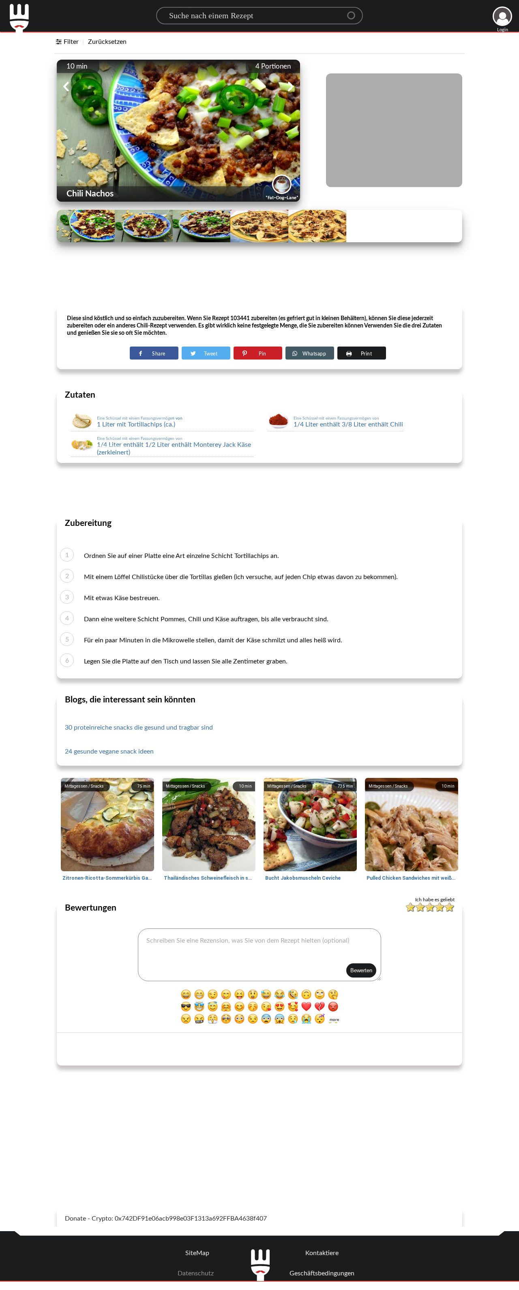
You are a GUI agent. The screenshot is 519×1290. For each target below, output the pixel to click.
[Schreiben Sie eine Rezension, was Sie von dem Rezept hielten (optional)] (259, 954)
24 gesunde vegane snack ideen (109, 751)
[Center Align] (354, 12)
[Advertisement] (259, 284)
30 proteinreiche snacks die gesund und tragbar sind (139, 727)
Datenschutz (196, 1273)
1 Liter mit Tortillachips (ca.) (139, 422)
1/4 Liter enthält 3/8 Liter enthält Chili (348, 422)
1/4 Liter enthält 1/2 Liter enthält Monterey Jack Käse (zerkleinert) (174, 446)
